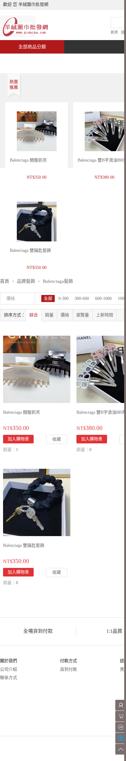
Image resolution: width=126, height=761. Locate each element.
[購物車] (120, 716)
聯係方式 (8, 677)
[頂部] (120, 749)
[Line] (120, 727)
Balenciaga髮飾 (58, 281)
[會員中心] (120, 705)
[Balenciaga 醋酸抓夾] (36, 369)
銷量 (49, 315)
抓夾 (114, 32)
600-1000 (103, 298)
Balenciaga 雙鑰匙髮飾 (23, 545)
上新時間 (104, 315)
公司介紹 (8, 669)
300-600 (82, 298)
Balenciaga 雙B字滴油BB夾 (101, 412)
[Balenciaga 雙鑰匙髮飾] (36, 502)
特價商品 (62, 60)
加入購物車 (18, 439)
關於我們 (8, 660)
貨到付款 (68, 669)
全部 (48, 298)
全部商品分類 (32, 46)
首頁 (23, 60)
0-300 (63, 298)
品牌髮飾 (26, 281)
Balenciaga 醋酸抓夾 (28, 160)
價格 (65, 315)
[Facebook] (120, 738)
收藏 (56, 439)
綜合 (33, 315)
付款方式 (68, 660)
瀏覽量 (82, 315)
